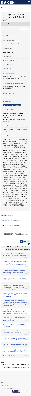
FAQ (2, 379)
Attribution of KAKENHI (7, 388)
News (2, 382)
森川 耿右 (5, 76)
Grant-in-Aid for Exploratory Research (13, 44)
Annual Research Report (12, 220)
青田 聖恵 (5, 87)
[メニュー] (29, 2)
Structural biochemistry (9, 60)
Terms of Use (4, 385)
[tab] (16, 234)
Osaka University (7, 68)
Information (4, 374)
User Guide (4, 376)
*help (13, 109)
